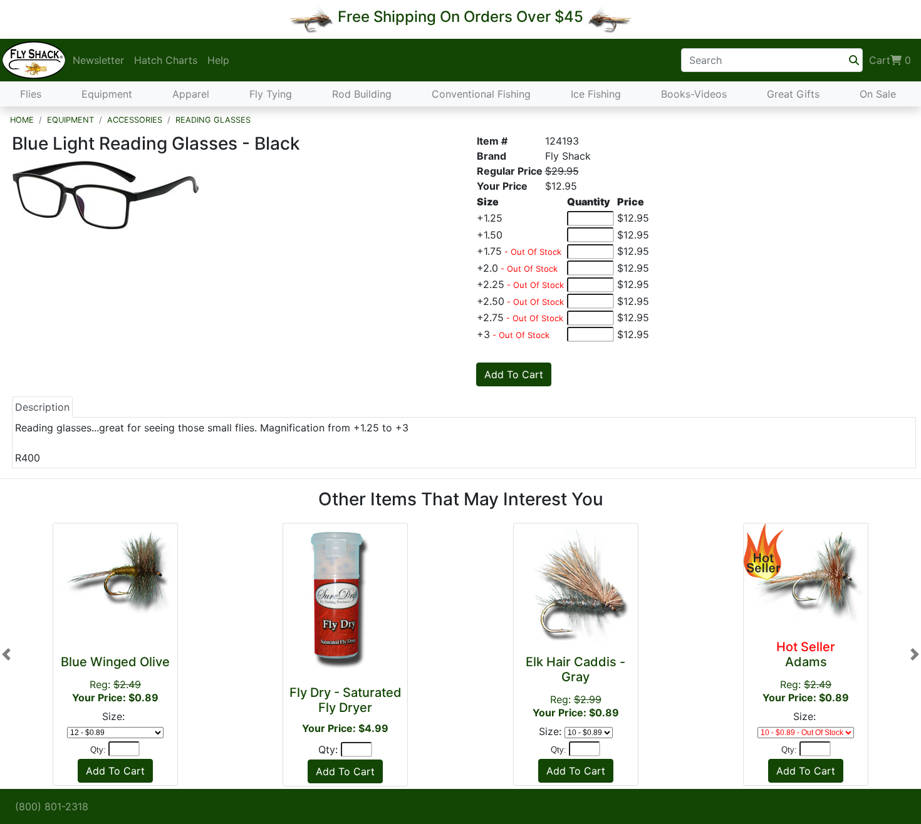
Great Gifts (793, 94)
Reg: (115, 679)
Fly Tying (270, 94)
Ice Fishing (596, 94)
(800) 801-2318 (51, 806)
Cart (890, 60)
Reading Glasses (213, 120)
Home (22, 120)
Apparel (190, 94)
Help (218, 60)
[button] (6, 654)
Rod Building (362, 94)
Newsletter (98, 60)
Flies (30, 94)
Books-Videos (694, 94)
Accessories (134, 120)
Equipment (106, 94)
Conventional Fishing (481, 94)
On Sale (878, 94)
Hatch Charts (165, 60)
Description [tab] (42, 407)
